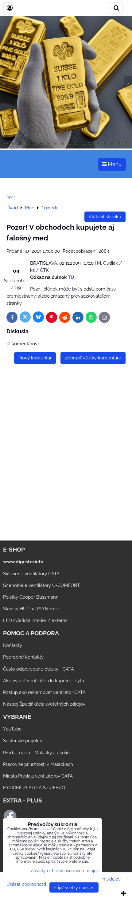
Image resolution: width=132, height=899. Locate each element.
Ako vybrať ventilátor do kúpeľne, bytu (43, 680)
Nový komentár (35, 358)
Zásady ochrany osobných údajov (65, 870)
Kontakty (12, 645)
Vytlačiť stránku (105, 217)
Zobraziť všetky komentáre (93, 358)
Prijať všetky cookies (74, 887)
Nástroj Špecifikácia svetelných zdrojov (44, 704)
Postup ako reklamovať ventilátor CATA (44, 692)
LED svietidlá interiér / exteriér (35, 620)
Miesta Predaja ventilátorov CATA (38, 776)
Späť (10, 197)
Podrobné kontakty (23, 657)
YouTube (12, 729)
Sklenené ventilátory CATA (31, 573)
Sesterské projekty (22, 740)
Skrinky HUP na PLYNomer (31, 609)
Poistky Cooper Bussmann (31, 597)
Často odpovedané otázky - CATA (38, 669)
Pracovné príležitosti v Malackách (38, 764)
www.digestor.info (23, 561)
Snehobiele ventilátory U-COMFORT (41, 585)
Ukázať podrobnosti (26, 884)
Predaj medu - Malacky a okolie (36, 752)
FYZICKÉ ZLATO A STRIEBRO (34, 787)
